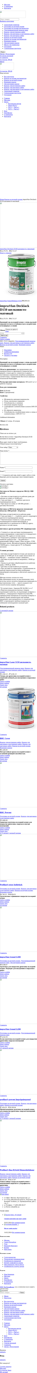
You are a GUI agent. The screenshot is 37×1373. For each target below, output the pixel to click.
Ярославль (8, 1249)
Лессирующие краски (11, 43)
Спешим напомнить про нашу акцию (15, 1218)
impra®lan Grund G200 (10, 1029)
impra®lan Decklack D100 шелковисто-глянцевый (17, 249)
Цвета (6, 1278)
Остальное (8, 46)
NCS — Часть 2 (13, 109)
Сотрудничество (10, 1257)
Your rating (4, 447)
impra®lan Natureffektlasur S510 (11, 301)
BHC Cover (5, 738)
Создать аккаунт (5, 1366)
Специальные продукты (12, 48)
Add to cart (4, 335)
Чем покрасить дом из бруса (14, 1264)
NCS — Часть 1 (13, 107)
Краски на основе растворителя (15, 39)
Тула (5, 1244)
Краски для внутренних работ (14, 32)
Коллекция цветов (14, 104)
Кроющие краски (10, 41)
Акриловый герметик (11, 25)
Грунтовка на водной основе (14, 26)
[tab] (20, 350)
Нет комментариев (18, 1222)
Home (2, 199)
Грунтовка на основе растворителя (16, 28)
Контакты (7, 1283)
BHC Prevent (5, 812)
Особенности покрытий (12, 1261)
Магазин (7, 1276)
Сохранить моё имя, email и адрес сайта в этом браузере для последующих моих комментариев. (17, 476)
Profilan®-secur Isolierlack (11, 885)
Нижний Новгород (10, 1246)
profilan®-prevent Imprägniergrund (15, 1099)
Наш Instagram (9, 1274)
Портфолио (8, 1280)
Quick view (4, 685)
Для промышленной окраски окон (16, 30)
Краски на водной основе (13, 37)
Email (2, 471)
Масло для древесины (11, 45)
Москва (6, 1240)
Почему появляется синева (13, 1263)
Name (2, 467)
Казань (6, 1247)
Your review (4, 451)
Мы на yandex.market (10, 1228)
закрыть (3, 1352)
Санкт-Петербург (10, 1242)
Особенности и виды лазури (14, 1266)
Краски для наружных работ (14, 35)
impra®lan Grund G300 (10, 957)
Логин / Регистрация (11, 1347)
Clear (7, 331)
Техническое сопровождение (14, 1259)
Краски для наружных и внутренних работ (19, 34)
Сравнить (7, 1345)
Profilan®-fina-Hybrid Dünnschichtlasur (17, 1170)
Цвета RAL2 (12, 105)
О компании (8, 1282)
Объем (2, 330)
